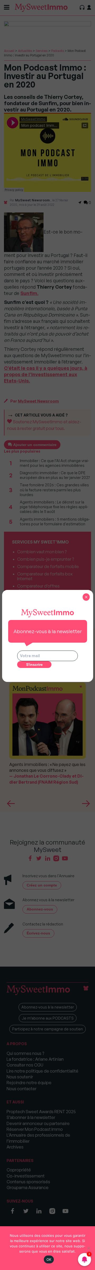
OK (48, 1259)
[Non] (88, 1248)
